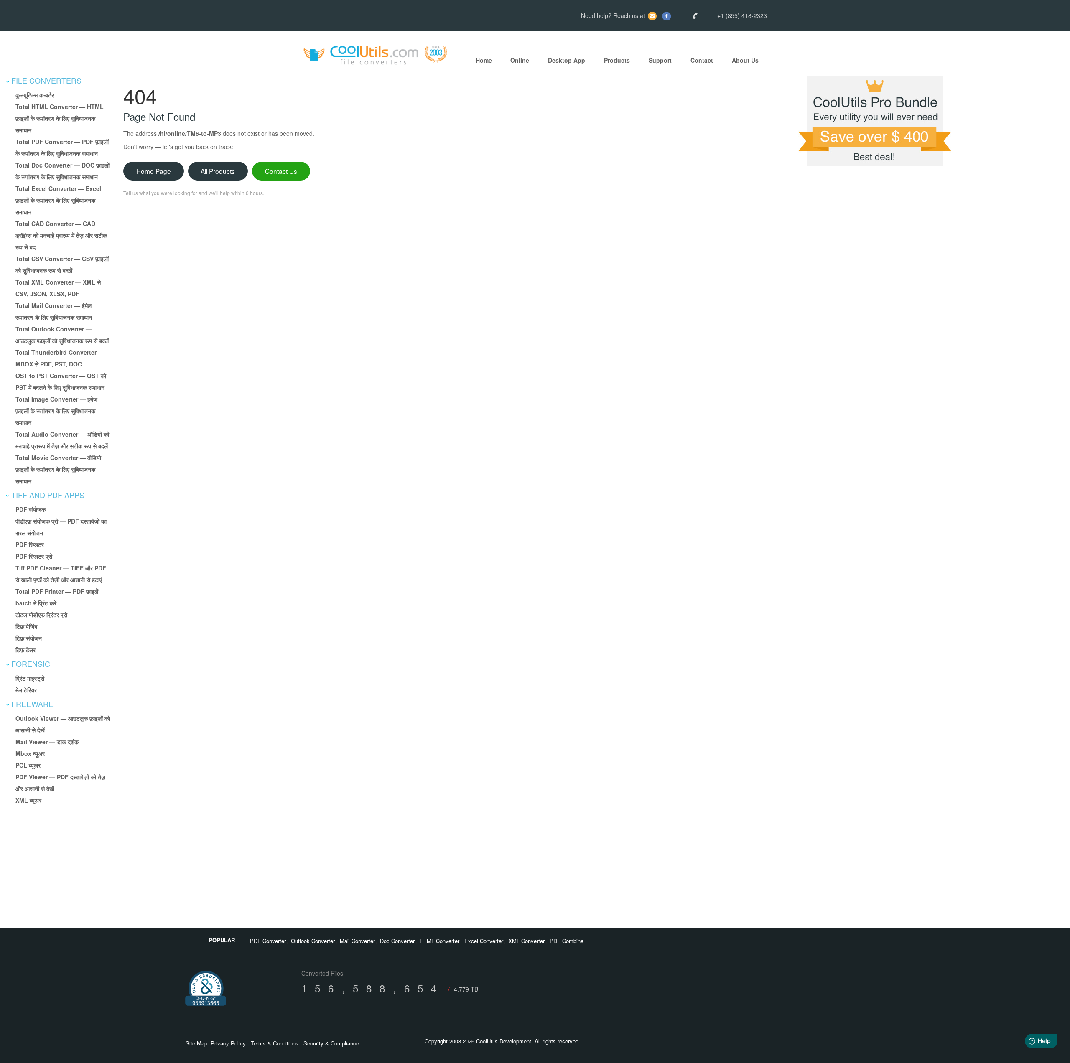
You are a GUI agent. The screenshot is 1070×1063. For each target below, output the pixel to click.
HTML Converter (439, 941)
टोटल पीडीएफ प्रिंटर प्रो (41, 614)
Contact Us (281, 170)
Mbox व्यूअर (30, 753)
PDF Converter (268, 941)
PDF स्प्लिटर (29, 544)
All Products (218, 170)
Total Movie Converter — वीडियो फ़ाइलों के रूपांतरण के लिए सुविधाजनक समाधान (58, 469)
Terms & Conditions (274, 1043)
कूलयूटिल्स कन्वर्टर (34, 95)
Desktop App (566, 60)
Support (660, 60)
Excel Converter (483, 941)
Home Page (153, 170)
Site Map (196, 1043)
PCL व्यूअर (28, 765)
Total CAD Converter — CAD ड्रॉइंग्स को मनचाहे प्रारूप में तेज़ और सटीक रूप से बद (61, 235)
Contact (701, 60)
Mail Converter (357, 941)
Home (484, 60)
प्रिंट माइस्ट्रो (29, 678)
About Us (745, 60)
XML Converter (526, 941)
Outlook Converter (313, 941)
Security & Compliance (331, 1043)
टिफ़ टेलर (25, 650)
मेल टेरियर (26, 690)
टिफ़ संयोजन (28, 638)
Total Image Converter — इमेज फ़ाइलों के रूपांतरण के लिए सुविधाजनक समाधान (56, 411)
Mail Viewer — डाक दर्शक (47, 741)
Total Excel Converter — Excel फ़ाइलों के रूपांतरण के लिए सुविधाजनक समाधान (58, 200)
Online (519, 60)
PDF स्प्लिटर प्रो (33, 556)
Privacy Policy (228, 1043)
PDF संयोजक (30, 509)
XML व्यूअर (28, 800)
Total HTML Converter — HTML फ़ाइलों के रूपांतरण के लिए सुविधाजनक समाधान (59, 118)
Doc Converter (397, 941)
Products (617, 60)
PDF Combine (566, 941)
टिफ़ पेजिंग (26, 626)
